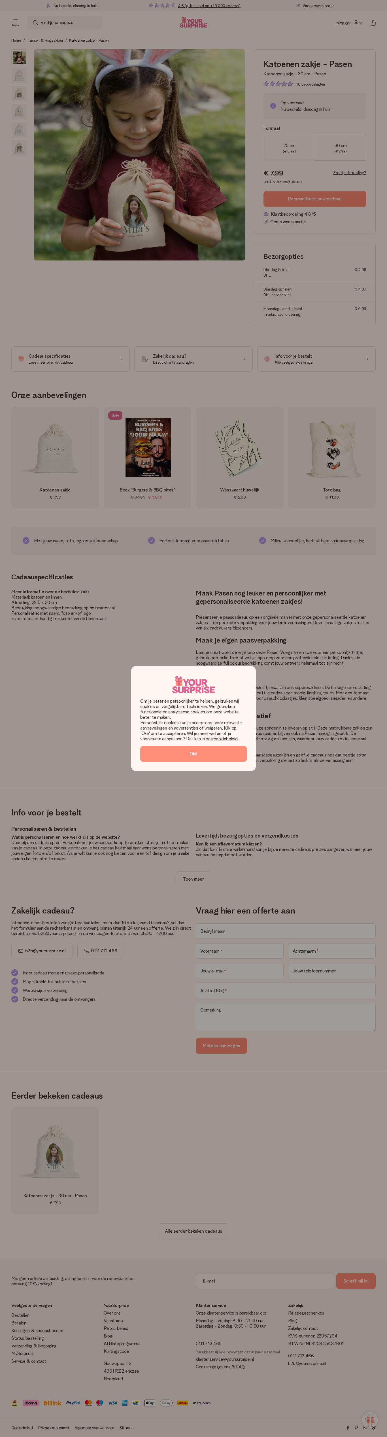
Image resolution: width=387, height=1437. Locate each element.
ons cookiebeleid (221, 738)
